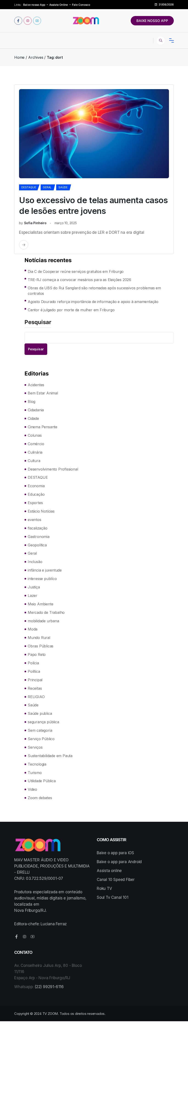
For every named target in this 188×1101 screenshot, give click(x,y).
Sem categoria (40, 730)
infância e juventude (45, 570)
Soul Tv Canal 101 (112, 897)
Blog (31, 401)
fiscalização (37, 528)
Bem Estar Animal (43, 393)
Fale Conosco (81, 4)
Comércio (36, 443)
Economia (36, 486)
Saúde (63, 187)
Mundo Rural (39, 637)
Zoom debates (40, 797)
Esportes (35, 502)
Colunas (35, 435)
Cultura (34, 460)
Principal (35, 680)
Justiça (34, 587)
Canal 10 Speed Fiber (116, 879)
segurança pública (43, 722)
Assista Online (58, 4)
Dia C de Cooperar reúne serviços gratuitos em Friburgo (76, 271)
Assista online (109, 870)
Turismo (35, 772)
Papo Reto (37, 654)
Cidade (33, 418)
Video (32, 789)
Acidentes (36, 385)
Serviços (35, 747)
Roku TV (104, 888)
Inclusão (35, 561)
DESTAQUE (28, 187)
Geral (47, 187)
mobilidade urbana (43, 621)
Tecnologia (37, 764)
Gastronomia (39, 536)
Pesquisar (38, 322)
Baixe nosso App (34, 4)
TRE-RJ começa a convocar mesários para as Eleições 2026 (79, 279)
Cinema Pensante (42, 427)
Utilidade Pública (42, 781)
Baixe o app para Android (119, 861)
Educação (36, 494)
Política (34, 671)
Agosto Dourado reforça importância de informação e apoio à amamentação (93, 301)
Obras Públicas (40, 646)
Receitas (35, 688)
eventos (34, 519)
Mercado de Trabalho (46, 612)
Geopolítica (37, 545)
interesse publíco (42, 578)
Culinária (35, 452)
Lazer (32, 595)
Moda (32, 629)
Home (19, 57)
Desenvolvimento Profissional (53, 469)
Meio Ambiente (40, 604)
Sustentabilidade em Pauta (50, 755)
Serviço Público (41, 739)
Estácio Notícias (41, 511)
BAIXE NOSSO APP (152, 21)
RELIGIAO (36, 696)
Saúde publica (40, 713)
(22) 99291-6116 (49, 986)
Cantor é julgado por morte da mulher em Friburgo (71, 310)
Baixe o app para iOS (115, 853)
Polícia (33, 663)
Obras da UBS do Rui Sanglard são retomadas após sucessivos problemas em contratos (94, 291)
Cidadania (36, 410)
